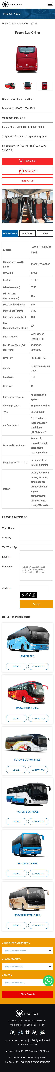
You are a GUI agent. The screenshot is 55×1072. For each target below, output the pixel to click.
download (30, 161)
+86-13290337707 (21, 1057)
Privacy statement (35, 1020)
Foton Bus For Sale (27, 759)
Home (5, 23)
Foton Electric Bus (27, 915)
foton (41, 1025)
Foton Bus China (27, 708)
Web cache (16, 1025)
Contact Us (38, 666)
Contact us (27, 181)
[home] (12, 4)
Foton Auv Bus (27, 863)
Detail (16, 666)
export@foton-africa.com (38, 1061)
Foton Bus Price (27, 811)
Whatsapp (30, 171)
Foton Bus (28, 656)
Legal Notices (16, 1020)
